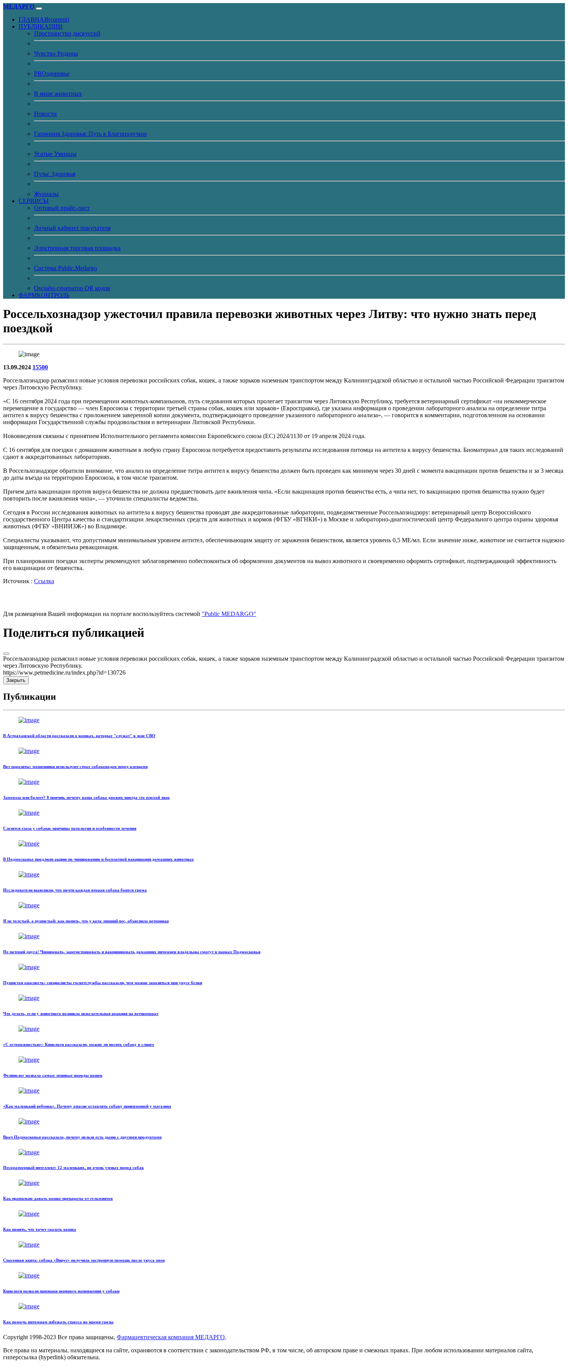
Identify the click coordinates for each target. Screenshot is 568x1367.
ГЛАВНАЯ (44, 19)
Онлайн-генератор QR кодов (72, 288)
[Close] (6, 654)
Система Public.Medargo (65, 268)
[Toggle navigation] (39, 8)
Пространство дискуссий (67, 33)
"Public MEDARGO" (229, 614)
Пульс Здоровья (54, 174)
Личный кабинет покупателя (72, 228)
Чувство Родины (56, 53)
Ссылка (44, 581)
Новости (45, 113)
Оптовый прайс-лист (62, 208)
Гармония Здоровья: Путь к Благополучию (90, 133)
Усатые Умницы (55, 154)
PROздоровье (52, 73)
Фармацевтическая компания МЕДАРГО (171, 1337)
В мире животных (58, 93)
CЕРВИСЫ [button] (34, 201)
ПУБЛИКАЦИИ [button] (41, 26)
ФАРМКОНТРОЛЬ (44, 295)
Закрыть (16, 680)
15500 (40, 367)
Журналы (46, 194)
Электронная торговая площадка (77, 248)
